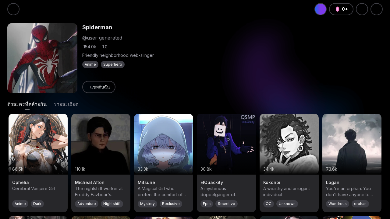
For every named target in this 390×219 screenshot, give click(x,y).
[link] (98, 87)
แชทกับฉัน (100, 86)
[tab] (27, 104)
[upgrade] (320, 9)
